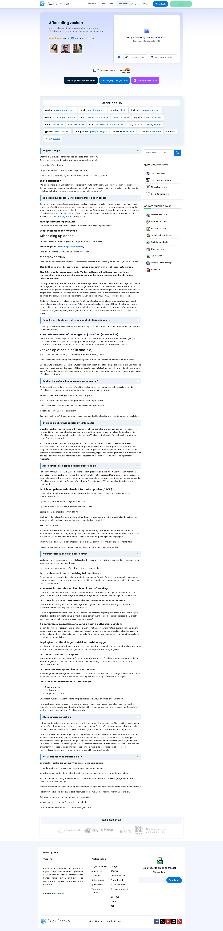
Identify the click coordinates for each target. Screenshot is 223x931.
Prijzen (181, 4)
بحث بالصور (117, 117)
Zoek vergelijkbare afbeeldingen (81, 80)
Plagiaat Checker (109, 4)
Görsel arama (154, 131)
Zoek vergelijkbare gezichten (114, 80)
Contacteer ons (118, 875)
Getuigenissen (97, 880)
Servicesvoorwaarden (120, 889)
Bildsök (123, 110)
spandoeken (97, 884)
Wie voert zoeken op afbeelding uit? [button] (62, 757)
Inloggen (146, 4)
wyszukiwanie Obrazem (64, 117)
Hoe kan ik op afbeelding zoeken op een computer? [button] (70, 381)
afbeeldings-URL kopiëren (70, 246)
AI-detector (96, 871)
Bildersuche (128, 131)
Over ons (95, 875)
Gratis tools (160, 4)
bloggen (114, 866)
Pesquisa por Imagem (96, 131)
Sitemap (114, 871)
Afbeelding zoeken (96, 110)
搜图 (173, 131)
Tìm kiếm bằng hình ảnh (150, 124)
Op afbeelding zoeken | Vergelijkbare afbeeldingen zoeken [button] (74, 198)
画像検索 (56, 138)
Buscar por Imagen (153, 117)
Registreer (174, 880)
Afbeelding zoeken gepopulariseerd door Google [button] (69, 465)
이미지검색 (58, 124)
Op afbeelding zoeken (62, 216)
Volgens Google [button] (51, 150)
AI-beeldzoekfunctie (147, 80)
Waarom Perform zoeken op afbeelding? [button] (64, 554)
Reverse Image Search (64, 110)
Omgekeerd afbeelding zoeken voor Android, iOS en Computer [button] (76, 320)
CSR (112, 906)
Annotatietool (93, 4)
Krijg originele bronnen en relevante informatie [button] (68, 423)
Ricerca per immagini (150, 110)
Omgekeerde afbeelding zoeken (124, 4)
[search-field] (177, 153)
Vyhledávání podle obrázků (110, 124)
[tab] (90, 151)
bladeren (161, 37)
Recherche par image (98, 117)
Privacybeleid (117, 880)
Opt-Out (115, 897)
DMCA (113, 901)
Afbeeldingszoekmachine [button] (56, 717)
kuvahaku (79, 124)
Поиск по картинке (62, 131)
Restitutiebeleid (118, 884)
